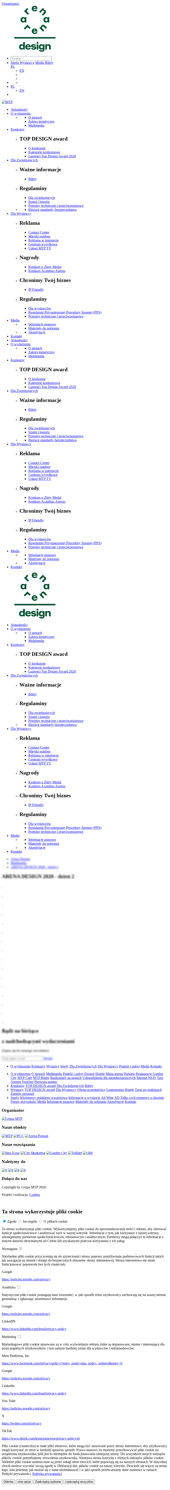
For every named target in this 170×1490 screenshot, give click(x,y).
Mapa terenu (114, 1074)
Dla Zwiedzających (24, 160)
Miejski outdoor (39, 236)
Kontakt (16, 336)
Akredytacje (36, 332)
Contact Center (38, 232)
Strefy (64, 1066)
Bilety (49, 63)
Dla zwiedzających (41, 198)
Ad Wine (107, 1098)
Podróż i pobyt (129, 1066)
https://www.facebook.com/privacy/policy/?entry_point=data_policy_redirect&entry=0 (62, 1363)
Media (39, 63)
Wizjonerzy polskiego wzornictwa (44, 1098)
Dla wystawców (39, 308)
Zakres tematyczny (41, 121)
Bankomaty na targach (66, 1078)
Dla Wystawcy (21, 213)
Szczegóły (30, 1221)
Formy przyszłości (23, 1102)
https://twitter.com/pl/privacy (21, 1423)
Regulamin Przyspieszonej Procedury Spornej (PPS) (64, 312)
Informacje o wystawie (84, 1098)
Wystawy (52, 1066)
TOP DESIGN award (40, 1086)
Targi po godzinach (148, 1090)
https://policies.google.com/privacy (26, 1279)
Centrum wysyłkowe (43, 244)
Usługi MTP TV (39, 248)
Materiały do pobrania (43, 328)
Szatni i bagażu (39, 202)
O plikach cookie (56, 1221)
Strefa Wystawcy (22, 63)
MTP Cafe (24, 1078)
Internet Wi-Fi (146, 1078)
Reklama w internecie (43, 240)
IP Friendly (36, 289)
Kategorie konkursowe (44, 152)
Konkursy (18, 129)
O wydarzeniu (21, 113)
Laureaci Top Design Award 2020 (52, 156)
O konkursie (37, 148)
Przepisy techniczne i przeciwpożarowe (55, 205)
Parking (129, 1074)
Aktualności (19, 109)
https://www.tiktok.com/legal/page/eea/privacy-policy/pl (41, 1438)
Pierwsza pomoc (45, 1082)
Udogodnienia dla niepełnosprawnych (109, 1078)
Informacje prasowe (42, 324)
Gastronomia (115, 1090)
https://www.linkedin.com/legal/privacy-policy (34, 1329)
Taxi (160, 1078)
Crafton (34, 1195)
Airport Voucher (22, 1082)
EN (21, 70)
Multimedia (36, 125)
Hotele (100, 1074)
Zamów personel (22, 1094)
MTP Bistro (41, 1078)
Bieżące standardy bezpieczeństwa (52, 209)
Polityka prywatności (47, 1474)
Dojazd (89, 1074)
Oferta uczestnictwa (91, 1090)
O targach (35, 117)
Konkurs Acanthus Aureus (46, 271)
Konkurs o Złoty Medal (44, 267)
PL (13, 67)
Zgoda (11, 1221)
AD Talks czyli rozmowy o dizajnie (139, 1098)
